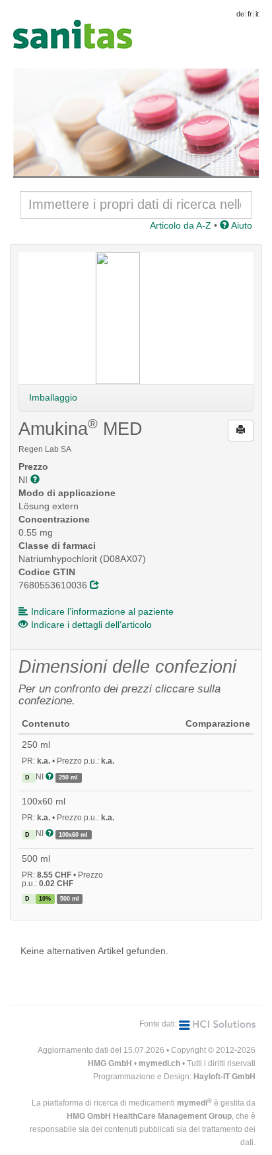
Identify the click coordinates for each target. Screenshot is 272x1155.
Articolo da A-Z (180, 225)
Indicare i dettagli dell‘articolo (91, 624)
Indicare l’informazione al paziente (102, 611)
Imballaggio (53, 397)
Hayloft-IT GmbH (224, 1076)
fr (250, 14)
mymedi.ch (159, 1063)
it (257, 14)
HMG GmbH (110, 1063)
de (240, 14)
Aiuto (240, 225)
